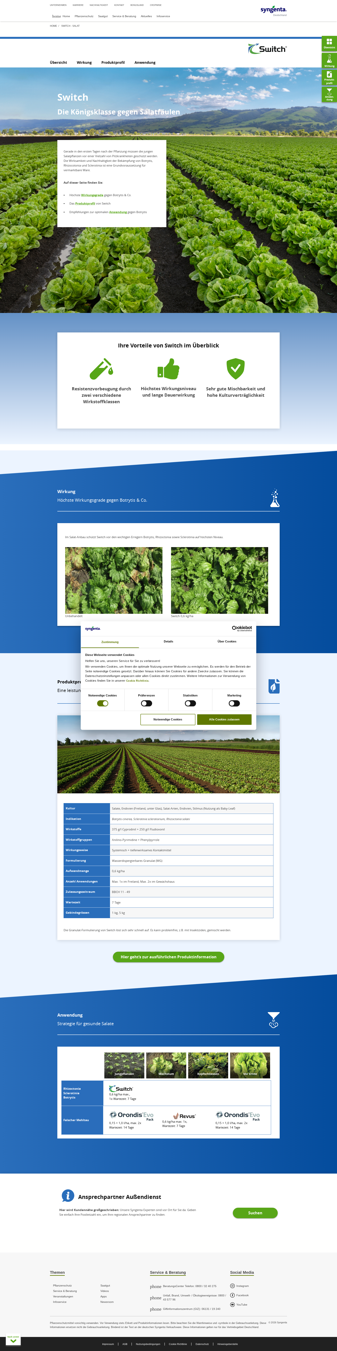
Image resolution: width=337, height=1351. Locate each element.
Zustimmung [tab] (110, 642)
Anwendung (145, 62)
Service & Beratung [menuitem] (124, 16)
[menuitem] (61, 16)
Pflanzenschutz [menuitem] (84, 16)
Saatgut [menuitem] (103, 16)
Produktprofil (113, 62)
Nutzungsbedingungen (148, 1344)
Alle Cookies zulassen (224, 719)
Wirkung (84, 62)
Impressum (108, 1344)
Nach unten (13, 1336)
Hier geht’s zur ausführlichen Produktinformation (168, 956)
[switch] (146, 703)
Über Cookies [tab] (227, 641)
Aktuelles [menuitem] (146, 16)
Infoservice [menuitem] (163, 16)
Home (53, 26)
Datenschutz (202, 1344)
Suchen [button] (255, 1212)
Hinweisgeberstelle (227, 1344)
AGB (124, 1344)
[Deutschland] (274, 9)
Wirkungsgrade (92, 195)
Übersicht (58, 62)
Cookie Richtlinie (178, 1344)
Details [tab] (168, 641)
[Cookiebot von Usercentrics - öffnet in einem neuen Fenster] (235, 629)
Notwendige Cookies (167, 719)
